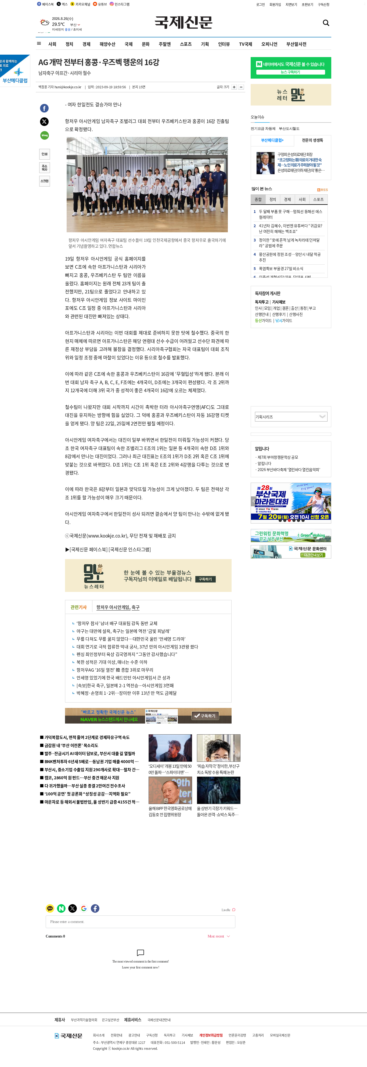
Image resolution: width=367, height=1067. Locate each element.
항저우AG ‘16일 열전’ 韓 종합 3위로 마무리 (115, 669)
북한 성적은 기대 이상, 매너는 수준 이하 (112, 662)
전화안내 (116, 1035)
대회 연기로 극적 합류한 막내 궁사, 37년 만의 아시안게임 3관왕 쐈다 (137, 646)
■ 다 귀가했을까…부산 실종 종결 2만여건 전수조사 (82, 785)
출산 (294, 308)
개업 (276, 308)
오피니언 (269, 44)
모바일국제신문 (280, 1035)
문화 (146, 44)
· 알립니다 (263, 463)
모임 (267, 308)
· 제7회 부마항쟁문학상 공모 (276, 457)
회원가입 (275, 4)
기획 (205, 44)
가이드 (263, 320)
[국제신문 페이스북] (89, 549)
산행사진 (296, 314)
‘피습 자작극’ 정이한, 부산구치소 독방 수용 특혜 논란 (218, 769)
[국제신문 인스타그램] (130, 549)
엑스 (65, 4)
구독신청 (323, 4)
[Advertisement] (189, 288)
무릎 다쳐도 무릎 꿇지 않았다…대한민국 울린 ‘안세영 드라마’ (131, 639)
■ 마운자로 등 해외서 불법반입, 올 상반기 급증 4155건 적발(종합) (95, 802)
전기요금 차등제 (263, 129)
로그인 (260, 4)
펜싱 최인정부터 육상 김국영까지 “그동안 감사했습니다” (127, 654)
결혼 (285, 308)
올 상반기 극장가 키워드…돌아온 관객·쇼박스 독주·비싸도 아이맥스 (217, 814)
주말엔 (165, 44)
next (328, 501)
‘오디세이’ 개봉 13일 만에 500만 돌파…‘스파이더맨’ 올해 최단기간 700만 (170, 772)
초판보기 (307, 4)
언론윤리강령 (237, 1035)
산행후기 (279, 314)
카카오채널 (82, 4)
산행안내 (261, 314)
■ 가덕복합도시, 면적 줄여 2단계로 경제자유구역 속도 (85, 737)
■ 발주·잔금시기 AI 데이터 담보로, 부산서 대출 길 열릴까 (87, 753)
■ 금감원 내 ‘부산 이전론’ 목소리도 (69, 745)
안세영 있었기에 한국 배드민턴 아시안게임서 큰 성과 (123, 677)
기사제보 (187, 1035)
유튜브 (102, 4)
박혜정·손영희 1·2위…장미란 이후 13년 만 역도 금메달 (127, 693)
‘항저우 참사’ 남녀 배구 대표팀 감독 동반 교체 (117, 623)
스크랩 (44, 182)
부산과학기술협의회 (84, 1019)
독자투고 (169, 1035)
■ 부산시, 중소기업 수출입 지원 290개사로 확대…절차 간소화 (91, 769)
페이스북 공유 (44, 109)
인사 (258, 308)
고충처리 (258, 1035)
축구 (136, 607)
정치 (70, 44)
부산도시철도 (289, 129)
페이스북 (48, 4)
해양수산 (108, 44)
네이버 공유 (44, 136)
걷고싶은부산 (110, 1019)
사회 (52, 44)
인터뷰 (224, 44)
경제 (86, 44)
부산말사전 (296, 44)
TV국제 (245, 44)
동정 (303, 308)
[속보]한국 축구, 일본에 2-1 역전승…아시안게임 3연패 (125, 685)
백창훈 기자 (46, 87)
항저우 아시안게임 (112, 607)
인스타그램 (122, 4)
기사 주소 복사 (44, 168)
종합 (258, 199)
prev (254, 501)
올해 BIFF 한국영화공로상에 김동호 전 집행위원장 (170, 811)
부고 (312, 308)
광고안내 (134, 1035)
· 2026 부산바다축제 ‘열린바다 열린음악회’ (287, 469)
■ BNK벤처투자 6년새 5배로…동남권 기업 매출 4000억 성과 (91, 761)
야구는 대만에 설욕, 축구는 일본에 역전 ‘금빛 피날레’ (123, 631)
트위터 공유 (44, 122)
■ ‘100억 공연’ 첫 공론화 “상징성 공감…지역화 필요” (85, 793)
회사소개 (99, 1035)
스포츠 (186, 44)
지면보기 (291, 4)
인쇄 (44, 155)
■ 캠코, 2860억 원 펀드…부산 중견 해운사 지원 (79, 777)
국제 (129, 44)
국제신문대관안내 (159, 1019)
